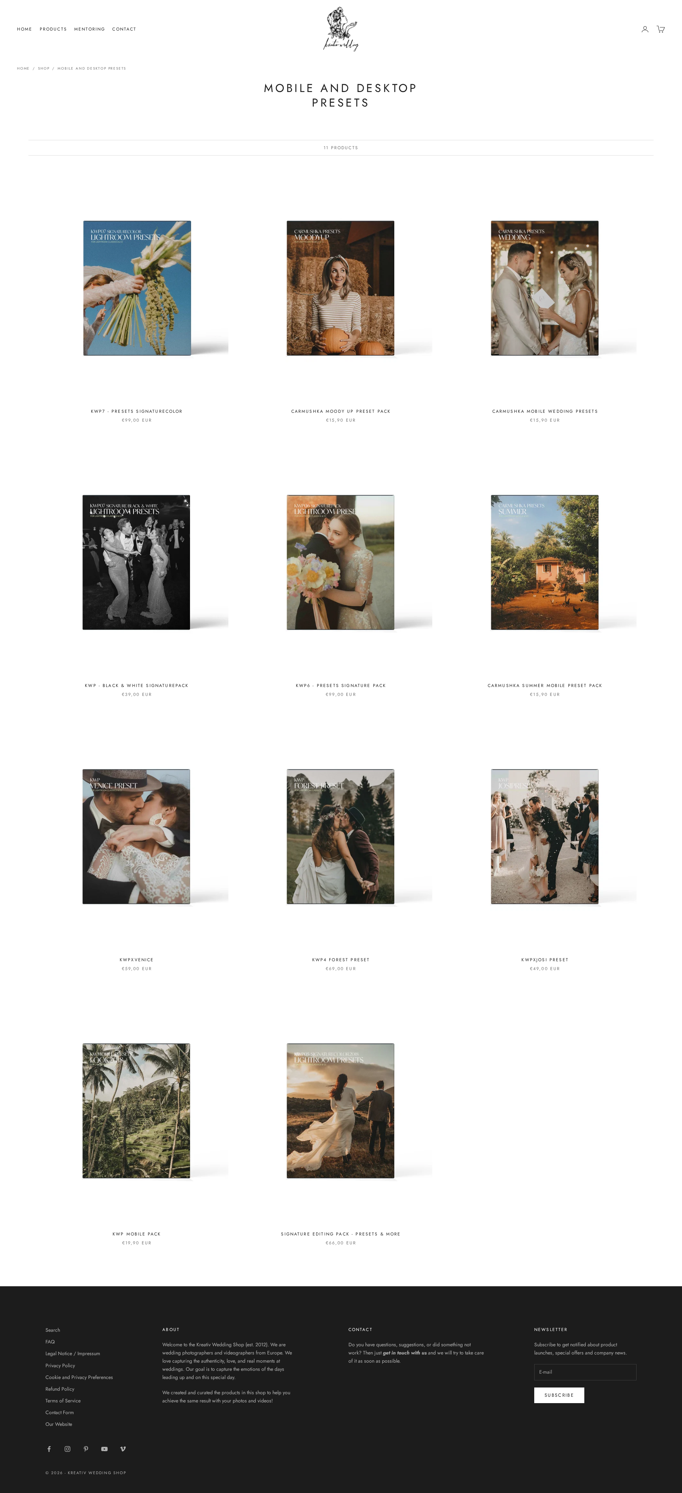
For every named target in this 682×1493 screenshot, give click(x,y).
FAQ (50, 1341)
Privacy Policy (60, 1365)
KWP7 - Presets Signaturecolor (137, 411)
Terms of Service (63, 1400)
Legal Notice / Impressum (72, 1353)
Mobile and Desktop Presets (92, 68)
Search (52, 1330)
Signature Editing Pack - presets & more (341, 1234)
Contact (124, 29)
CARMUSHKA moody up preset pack (341, 411)
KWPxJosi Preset (544, 960)
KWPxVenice (137, 960)
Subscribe (559, 1395)
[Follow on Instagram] (67, 1449)
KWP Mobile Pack (137, 1234)
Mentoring (89, 29)
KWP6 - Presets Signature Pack (341, 685)
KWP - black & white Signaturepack (137, 685)
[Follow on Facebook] (49, 1449)
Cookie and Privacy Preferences (79, 1377)
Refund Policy (59, 1388)
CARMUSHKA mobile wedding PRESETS (545, 411)
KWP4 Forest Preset (341, 960)
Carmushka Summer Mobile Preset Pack (545, 685)
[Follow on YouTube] (104, 1449)
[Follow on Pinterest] (86, 1449)
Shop (43, 68)
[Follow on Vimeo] (122, 1449)
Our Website (58, 1424)
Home (25, 29)
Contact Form (59, 1412)
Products (53, 29)
